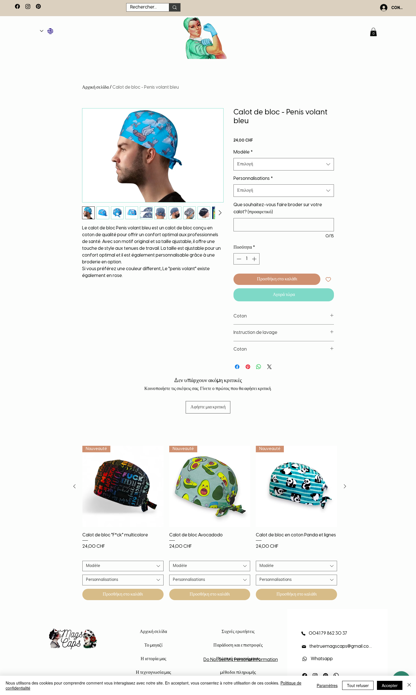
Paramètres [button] (327, 685)
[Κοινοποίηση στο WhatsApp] (258, 366)
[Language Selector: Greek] (47, 31)
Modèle (243, 152)
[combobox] (283, 164)
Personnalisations (253, 178)
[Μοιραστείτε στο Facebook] (237, 366)
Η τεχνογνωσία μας (153, 672)
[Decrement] (238, 258)
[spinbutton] (246, 258)
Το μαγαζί (153, 645)
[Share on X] (269, 366)
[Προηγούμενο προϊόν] (74, 486)
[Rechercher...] (174, 7)
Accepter (390, 685)
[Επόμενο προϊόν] (345, 486)
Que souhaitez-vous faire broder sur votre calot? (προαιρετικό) (277, 208)
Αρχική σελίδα (95, 87)
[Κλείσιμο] (409, 685)
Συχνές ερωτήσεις (238, 631)
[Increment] (255, 258)
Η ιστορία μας (153, 658)
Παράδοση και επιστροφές (238, 645)
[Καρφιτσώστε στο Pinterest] (248, 366)
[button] (373, 32)
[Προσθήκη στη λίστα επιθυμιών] (328, 279)
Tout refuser (358, 685)
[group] (209, 523)
